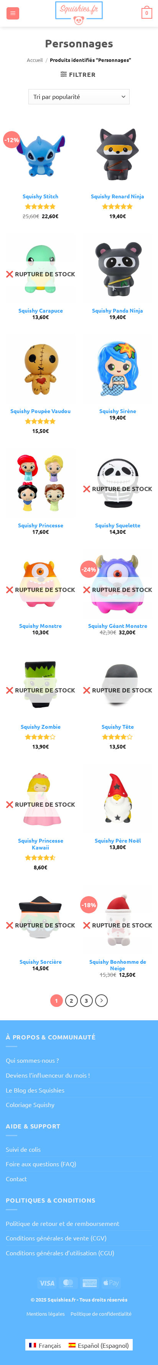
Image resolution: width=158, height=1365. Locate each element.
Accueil (35, 60)
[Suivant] (101, 1000)
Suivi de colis (23, 1149)
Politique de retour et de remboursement (62, 1223)
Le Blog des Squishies (35, 1090)
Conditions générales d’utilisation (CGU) (60, 1252)
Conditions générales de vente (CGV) (56, 1238)
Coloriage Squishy (30, 1104)
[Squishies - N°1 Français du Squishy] (79, 13)
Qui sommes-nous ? (32, 1060)
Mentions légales (45, 1313)
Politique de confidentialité (101, 1313)
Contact (16, 1178)
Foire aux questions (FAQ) (41, 1163)
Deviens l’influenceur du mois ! (48, 1075)
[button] (13, 13)
